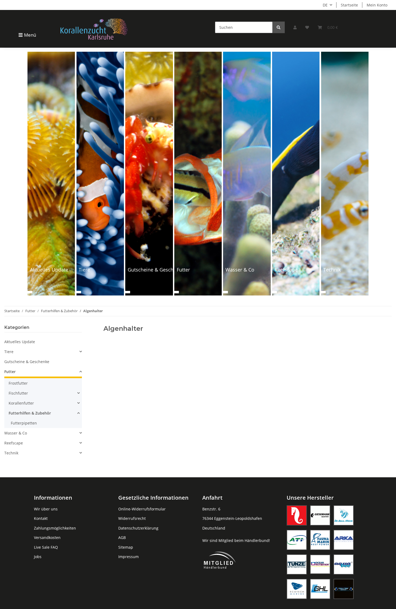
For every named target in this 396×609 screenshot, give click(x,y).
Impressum (128, 556)
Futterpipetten (24, 423)
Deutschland (213, 528)
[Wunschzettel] (307, 27)
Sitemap (125, 547)
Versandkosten (47, 537)
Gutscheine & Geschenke (26, 361)
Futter (10, 371)
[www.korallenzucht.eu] (94, 28)
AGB (122, 537)
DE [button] (325, 5)
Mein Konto (377, 5)
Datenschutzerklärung (138, 528)
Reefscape (13, 443)
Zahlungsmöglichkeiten (55, 528)
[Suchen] (278, 27)
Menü (30, 35)
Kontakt (41, 518)
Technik (11, 452)
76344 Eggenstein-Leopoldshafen (232, 518)
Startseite (349, 5)
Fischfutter (18, 393)
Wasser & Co (15, 433)
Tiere (8, 351)
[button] (295, 27)
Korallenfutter (21, 403)
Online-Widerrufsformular (142, 508)
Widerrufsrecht (132, 518)
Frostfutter (18, 383)
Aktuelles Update (19, 341)
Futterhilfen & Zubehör (30, 413)
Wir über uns (46, 508)
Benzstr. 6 (211, 508)
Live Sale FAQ (46, 547)
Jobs (37, 556)
